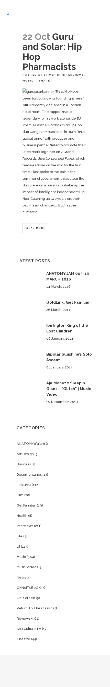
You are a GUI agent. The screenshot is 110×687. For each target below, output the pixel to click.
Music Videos (27, 567)
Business (24, 464)
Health (22, 516)
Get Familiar (26, 505)
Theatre (23, 639)
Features (24, 485)
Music (28, 80)
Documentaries (29, 474)
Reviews (23, 618)
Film (20, 495)
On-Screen (26, 598)
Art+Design (25, 454)
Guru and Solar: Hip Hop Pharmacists (52, 51)
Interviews (73, 74)
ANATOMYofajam (31, 444)
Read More (36, 228)
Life (20, 536)
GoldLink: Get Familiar (68, 302)
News (21, 577)
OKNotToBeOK (29, 588)
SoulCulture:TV (29, 629)
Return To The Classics (35, 608)
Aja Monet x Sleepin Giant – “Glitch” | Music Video (68, 389)
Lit (18, 546)
